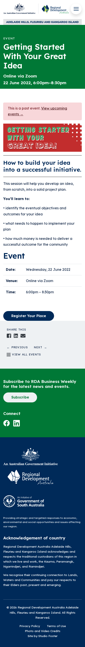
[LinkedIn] (16, 335)
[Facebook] (9, 335)
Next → (40, 347)
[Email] (22, 335)
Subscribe (20, 397)
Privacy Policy (29, 626)
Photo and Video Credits (42, 631)
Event (9, 38)
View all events (25, 354)
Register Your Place (28, 316)
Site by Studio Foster (43, 636)
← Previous (20, 347)
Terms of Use (56, 626)
